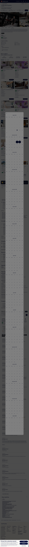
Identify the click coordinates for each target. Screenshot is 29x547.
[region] (14, 543)
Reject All (23, 543)
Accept (24, 541)
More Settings (24, 545)
